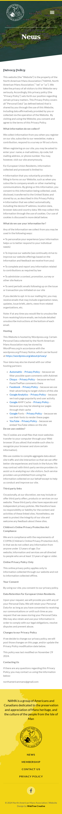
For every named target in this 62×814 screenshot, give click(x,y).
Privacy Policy (32, 371)
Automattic (16, 371)
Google (13, 402)
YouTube (14, 420)
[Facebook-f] (31, 791)
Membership (31, 761)
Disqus (13, 379)
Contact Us (31, 769)
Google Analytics (19, 394)
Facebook (15, 386)
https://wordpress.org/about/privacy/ (26, 355)
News (31, 754)
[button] (52, 12)
